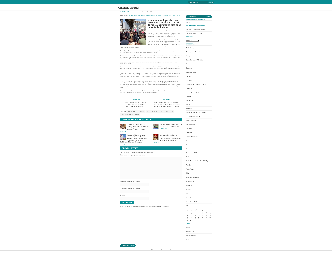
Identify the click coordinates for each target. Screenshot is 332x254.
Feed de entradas (190, 231)
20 (187, 217)
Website (122, 195)
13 (187, 215)
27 (187, 219)
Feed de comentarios (191, 235)
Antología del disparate (193, 52)
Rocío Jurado (169, 111)
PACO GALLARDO (198, 33)
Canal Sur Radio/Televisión (194, 60)
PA (161, 111)
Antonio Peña (131, 111)
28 (191, 219)
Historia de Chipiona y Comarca (196, 112)
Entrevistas (189, 100)
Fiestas (188, 104)
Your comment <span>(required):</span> (133, 155)
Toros (187, 193)
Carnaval (189, 64)
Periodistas (189, 141)
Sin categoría (190, 181)
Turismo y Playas (191, 201)
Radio (188, 157)
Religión (188, 165)
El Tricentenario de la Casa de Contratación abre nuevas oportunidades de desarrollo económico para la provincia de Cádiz (135, 105)
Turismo (188, 197)
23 (199, 217)
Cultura (188, 76)
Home (121, 15)
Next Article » (166, 99)
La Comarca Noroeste (193, 116)
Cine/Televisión (191, 72)
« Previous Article (136, 99)
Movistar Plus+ (190, 124)
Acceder (188, 227)
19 (210, 215)
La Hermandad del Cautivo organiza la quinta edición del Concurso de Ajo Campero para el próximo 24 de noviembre (170, 137)
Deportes (189, 80)
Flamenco (189, 108)
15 (195, 215)
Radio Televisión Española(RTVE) (197, 161)
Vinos (188, 205)
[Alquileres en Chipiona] (192, 22)
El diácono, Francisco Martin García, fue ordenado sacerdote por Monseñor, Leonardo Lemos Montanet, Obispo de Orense (138, 127)
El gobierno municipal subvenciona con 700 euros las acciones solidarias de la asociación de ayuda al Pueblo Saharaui (167, 105)
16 (199, 215)
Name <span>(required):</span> (130, 181)
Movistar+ (189, 129)
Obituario (189, 132)
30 (199, 219)
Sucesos (188, 189)
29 (195, 219)
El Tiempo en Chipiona (193, 92)
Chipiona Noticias (128, 7)
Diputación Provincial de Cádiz (196, 84)
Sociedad (126, 15)
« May (187, 220)
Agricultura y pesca (192, 48)
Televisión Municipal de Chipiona (130, 114)
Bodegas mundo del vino (194, 56)
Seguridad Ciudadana (192, 177)
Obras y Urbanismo (192, 137)
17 (202, 215)
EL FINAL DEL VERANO (199, 29)
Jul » (190, 220)
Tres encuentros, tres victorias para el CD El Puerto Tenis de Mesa (171, 125)
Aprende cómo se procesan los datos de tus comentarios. (155, 206)
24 (202, 217)
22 (195, 217)
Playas (188, 145)
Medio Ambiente (191, 120)
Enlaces (188, 96)
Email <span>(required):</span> (130, 188)
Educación (189, 88)
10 (202, 214)
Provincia (189, 149)
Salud (187, 173)
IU (147, 111)
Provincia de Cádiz (192, 153)
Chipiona (141, 111)
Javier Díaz (154, 111)
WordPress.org (189, 239)
